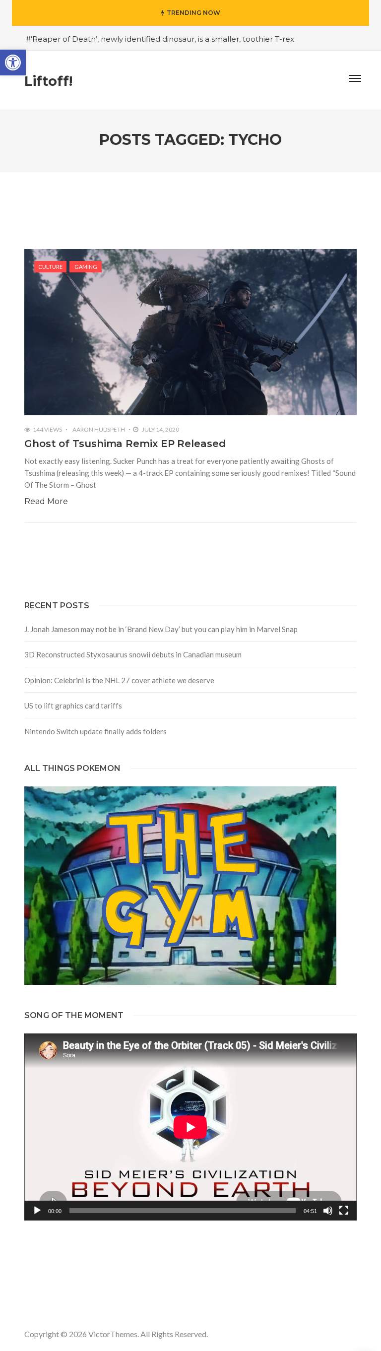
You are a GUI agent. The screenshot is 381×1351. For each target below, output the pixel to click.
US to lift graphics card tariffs (73, 705)
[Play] (37, 1211)
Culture (50, 266)
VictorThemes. (113, 1334)
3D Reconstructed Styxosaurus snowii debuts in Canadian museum (133, 654)
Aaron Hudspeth (98, 429)
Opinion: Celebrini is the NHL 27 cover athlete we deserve (119, 680)
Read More (46, 501)
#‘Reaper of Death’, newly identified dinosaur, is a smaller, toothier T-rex (160, 39)
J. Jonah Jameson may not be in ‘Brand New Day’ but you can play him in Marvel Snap (161, 629)
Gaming (85, 266)
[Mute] (328, 1211)
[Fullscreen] (344, 1211)
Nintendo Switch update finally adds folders (95, 731)
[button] (13, 62)
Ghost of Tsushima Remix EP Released (125, 444)
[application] (190, 1127)
